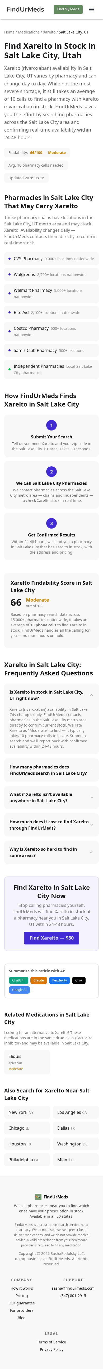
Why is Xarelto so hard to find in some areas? (43, 852)
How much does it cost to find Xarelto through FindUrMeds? (49, 825)
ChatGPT (18, 980)
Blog (22, 1317)
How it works (22, 1288)
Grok (78, 980)
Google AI (19, 990)
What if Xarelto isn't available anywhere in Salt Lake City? (41, 797)
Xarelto (49, 32)
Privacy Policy (51, 1349)
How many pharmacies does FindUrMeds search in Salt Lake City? (48, 770)
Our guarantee (21, 1302)
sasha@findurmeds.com (73, 1288)
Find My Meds (68, 9)
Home (9, 32)
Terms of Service (51, 1341)
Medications (29, 32)
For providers (22, 1310)
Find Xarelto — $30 (52, 938)
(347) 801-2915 (73, 1295)
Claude (39, 980)
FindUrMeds (25, 9)
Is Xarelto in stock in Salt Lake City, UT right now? (46, 695)
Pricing (22, 1295)
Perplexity (59, 980)
